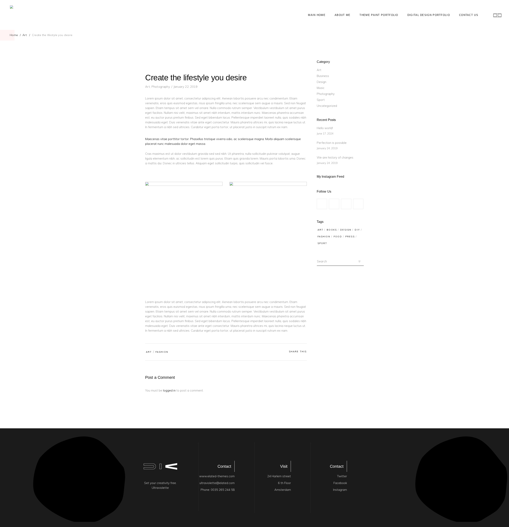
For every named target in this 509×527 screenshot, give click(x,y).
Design (321, 82)
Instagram (340, 490)
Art (24, 35)
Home (14, 35)
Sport (321, 100)
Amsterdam (282, 490)
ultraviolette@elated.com (217, 483)
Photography (161, 87)
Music (320, 88)
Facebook (340, 483)
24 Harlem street (279, 476)
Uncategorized (327, 106)
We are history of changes (335, 157)
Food (338, 236)
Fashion (161, 352)
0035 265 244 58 (223, 490)
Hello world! (325, 128)
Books (332, 229)
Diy (357, 229)
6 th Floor (284, 483)
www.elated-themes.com (217, 476)
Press (350, 236)
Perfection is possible (332, 143)
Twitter (342, 476)
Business (323, 76)
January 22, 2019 (186, 87)
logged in (169, 390)
